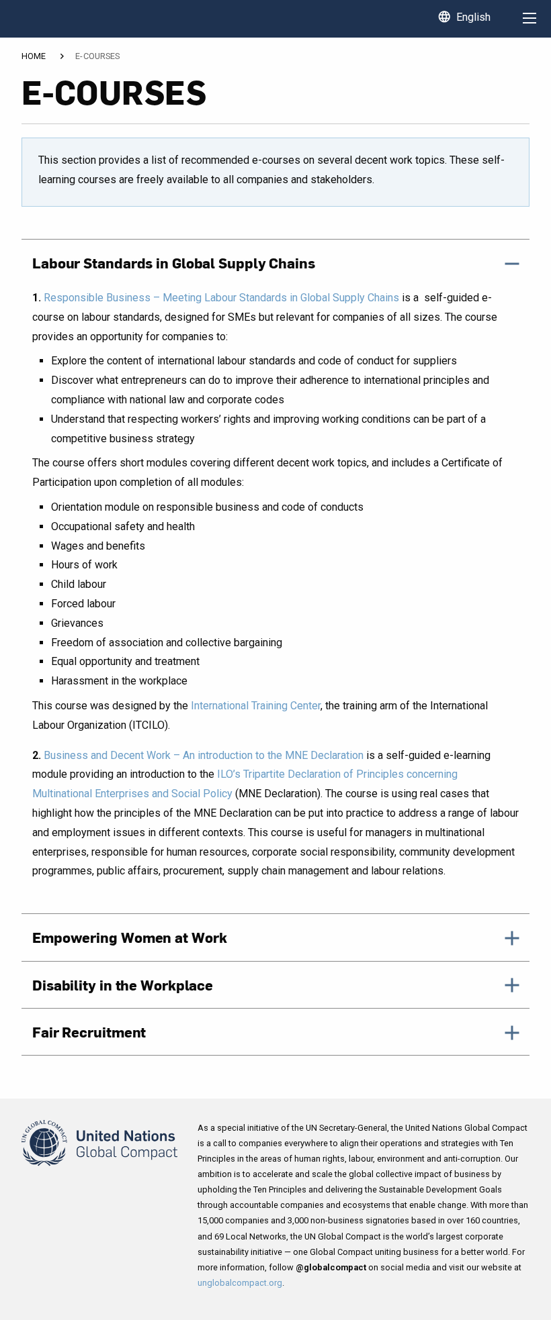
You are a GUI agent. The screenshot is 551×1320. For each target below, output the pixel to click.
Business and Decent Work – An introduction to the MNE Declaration (204, 755)
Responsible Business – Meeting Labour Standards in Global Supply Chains (221, 297)
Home (34, 56)
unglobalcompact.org (240, 1283)
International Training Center (256, 705)
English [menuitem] (464, 16)
